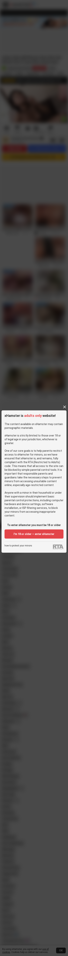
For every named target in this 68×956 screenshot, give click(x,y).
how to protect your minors (18, 545)
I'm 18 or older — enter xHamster (34, 534)
